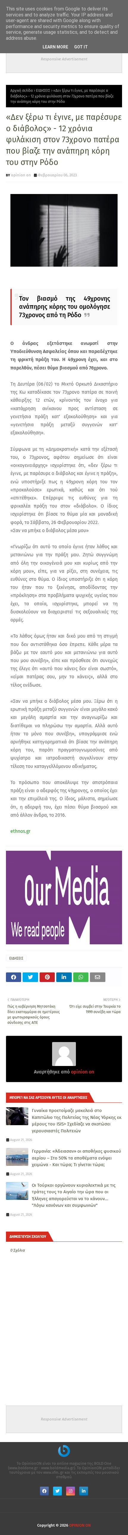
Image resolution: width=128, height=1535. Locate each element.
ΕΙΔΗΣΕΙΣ (43, 90)
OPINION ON (80, 1525)
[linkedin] (83, 1491)
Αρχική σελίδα (21, 90)
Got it (81, 47)
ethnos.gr (20, 831)
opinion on (21, 175)
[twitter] (57, 1491)
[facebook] (44, 1491)
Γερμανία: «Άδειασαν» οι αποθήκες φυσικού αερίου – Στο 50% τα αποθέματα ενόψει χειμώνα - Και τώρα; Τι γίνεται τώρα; (76, 1157)
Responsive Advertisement (64, 59)
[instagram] (70, 1491)
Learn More (55, 47)
